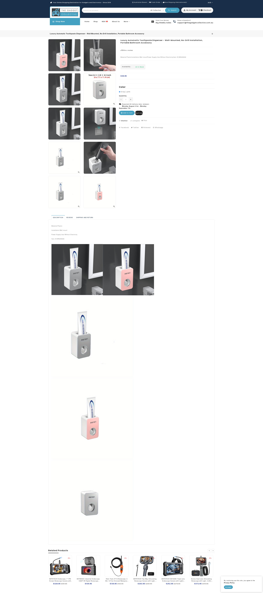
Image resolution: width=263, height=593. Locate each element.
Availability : (126, 67)
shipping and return (84, 217)
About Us (116, 22)
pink (128, 92)
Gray (123, 92)
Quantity (123, 96)
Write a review (127, 50)
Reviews (69, 217)
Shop (95, 22)
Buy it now (139, 113)
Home (87, 22)
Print (145, 120)
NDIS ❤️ (105, 22)
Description (58, 217)
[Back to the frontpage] (212, 34)
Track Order (155, 2)
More (126, 22)
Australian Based (140, 2)
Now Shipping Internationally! (176, 2)
